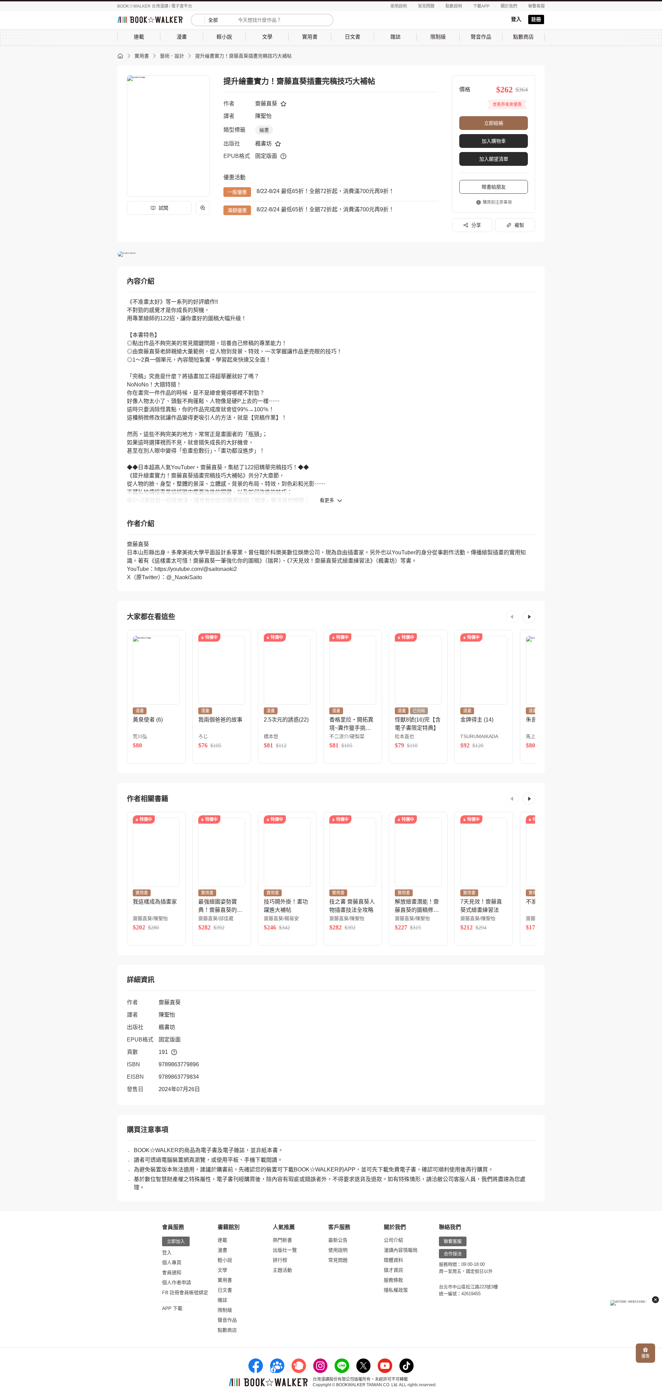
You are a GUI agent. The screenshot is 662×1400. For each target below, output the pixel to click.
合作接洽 (453, 1253)
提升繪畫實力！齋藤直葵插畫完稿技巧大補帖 (243, 55)
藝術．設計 (172, 55)
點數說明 (453, 6)
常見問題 (426, 6)
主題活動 (282, 1270)
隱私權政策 (396, 1290)
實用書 (141, 55)
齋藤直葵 (266, 104)
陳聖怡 (263, 116)
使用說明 (398, 6)
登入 (516, 19)
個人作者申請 (176, 1282)
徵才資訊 (393, 1270)
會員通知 (171, 1272)
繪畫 (264, 130)
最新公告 (338, 1240)
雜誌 (222, 1300)
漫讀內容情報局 (401, 1250)
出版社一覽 (285, 1250)
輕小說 (225, 1260)
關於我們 (509, 6)
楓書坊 (263, 144)
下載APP (481, 6)
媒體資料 (393, 1260)
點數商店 (227, 1330)
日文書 (225, 1290)
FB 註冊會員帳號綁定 (185, 1292)
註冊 (536, 19)
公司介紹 (393, 1240)
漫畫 (222, 1250)
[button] (512, 617)
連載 (222, 1240)
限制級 (225, 1310)
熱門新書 (282, 1240)
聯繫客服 (536, 6)
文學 (222, 1270)
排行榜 (280, 1260)
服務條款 (393, 1280)
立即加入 (176, 1241)
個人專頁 (171, 1262)
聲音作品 (227, 1320)
